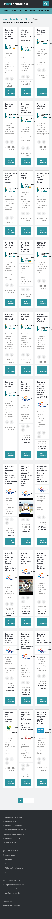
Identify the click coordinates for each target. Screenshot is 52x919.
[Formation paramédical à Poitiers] (39, 759)
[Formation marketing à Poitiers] (23, 148)
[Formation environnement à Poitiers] (23, 682)
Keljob (5, 872)
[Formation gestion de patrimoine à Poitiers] (23, 765)
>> (31, 800)
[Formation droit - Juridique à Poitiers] (28, 765)
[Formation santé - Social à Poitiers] (44, 759)
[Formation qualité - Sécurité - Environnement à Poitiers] (28, 426)
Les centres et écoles (10, 842)
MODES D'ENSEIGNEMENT (33, 11)
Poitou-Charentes (16, 19)
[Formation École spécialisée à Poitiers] (39, 763)
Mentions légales (9, 880)
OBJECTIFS (7, 11)
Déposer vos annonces (11, 905)
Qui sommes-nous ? (10, 851)
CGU (18, 880)
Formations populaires (11, 838)
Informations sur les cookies (13, 889)
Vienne (27, 19)
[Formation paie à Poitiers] (7, 759)
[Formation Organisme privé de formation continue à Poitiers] (12, 79)
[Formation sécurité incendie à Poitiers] (23, 426)
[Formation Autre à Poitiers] (23, 769)
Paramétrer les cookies (11, 893)
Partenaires (7, 859)
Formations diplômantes (12, 817)
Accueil (5, 19)
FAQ (4, 863)
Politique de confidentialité (13, 884)
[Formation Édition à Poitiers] (7, 79)
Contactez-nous (9, 855)
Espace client (7, 901)
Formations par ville (10, 821)
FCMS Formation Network (13, 868)
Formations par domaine (12, 825)
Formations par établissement (14, 830)
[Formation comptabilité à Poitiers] (12, 759)
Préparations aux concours (13, 834)
